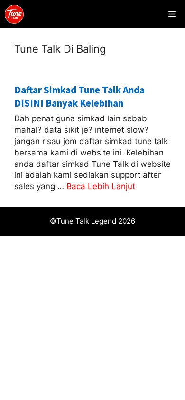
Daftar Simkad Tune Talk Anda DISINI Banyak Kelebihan (79, 96)
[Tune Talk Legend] (14, 14)
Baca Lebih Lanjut (100, 186)
